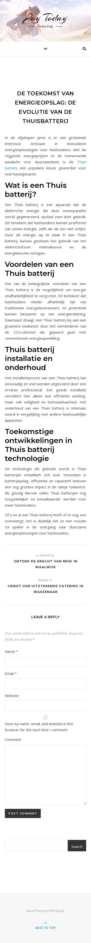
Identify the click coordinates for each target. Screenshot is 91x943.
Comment (13, 739)
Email (11, 673)
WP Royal (57, 911)
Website (12, 695)
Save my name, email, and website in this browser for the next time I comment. (39, 726)
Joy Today (45, 17)
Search (77, 846)
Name (11, 651)
